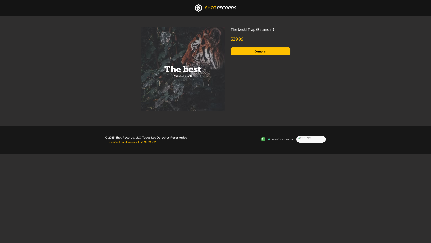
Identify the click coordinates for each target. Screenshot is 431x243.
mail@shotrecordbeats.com (123, 142)
